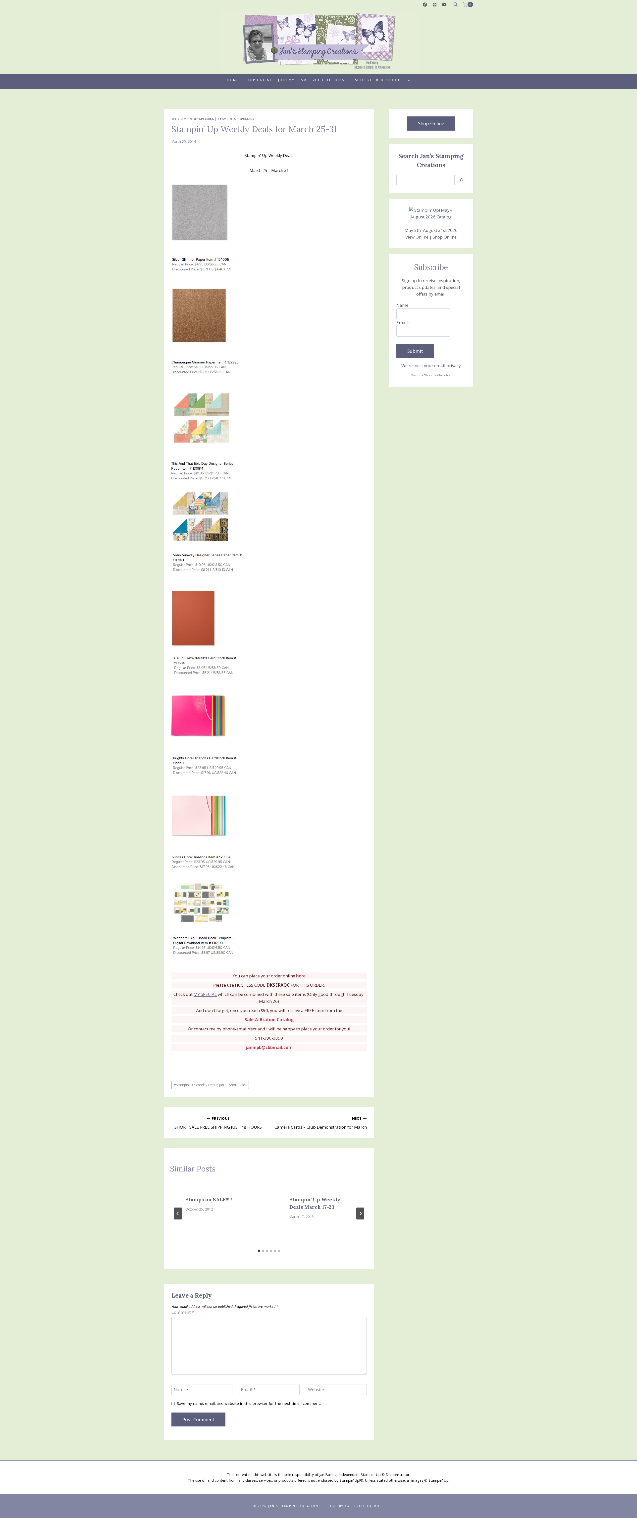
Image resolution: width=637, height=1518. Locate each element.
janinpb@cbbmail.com (269, 1047)
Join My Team (292, 80)
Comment (182, 1312)
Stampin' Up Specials (235, 119)
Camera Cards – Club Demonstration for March (320, 1123)
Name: (402, 305)
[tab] (259, 1251)
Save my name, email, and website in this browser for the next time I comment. (249, 1403)
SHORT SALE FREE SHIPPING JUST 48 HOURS (218, 1123)
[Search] (461, 180)
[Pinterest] (434, 4)
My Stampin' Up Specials (192, 119)
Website (316, 1389)
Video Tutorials (331, 80)
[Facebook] (425, 4)
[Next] (360, 1213)
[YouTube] (444, 4)
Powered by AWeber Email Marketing (431, 375)
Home (233, 80)
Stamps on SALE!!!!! (208, 1199)
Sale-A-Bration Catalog (269, 1019)
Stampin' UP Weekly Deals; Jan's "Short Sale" (210, 1084)
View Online (416, 237)
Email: (402, 322)
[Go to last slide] (178, 1213)
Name (181, 1389)
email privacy (447, 365)
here (301, 976)
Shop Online (258, 80)
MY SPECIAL (205, 994)
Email (248, 1389)
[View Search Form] (455, 4)
